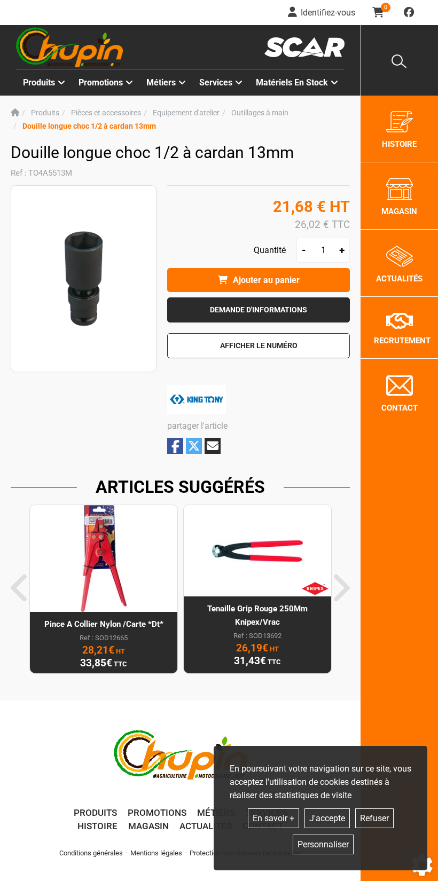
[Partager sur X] (194, 446)
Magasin (148, 826)
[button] (89, 126)
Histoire (97, 826)
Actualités (205, 826)
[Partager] (213, 446)
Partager (175, 446)
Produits (39, 82)
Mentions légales (156, 853)
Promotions (101, 82)
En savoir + (273, 818)
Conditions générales (91, 853)
